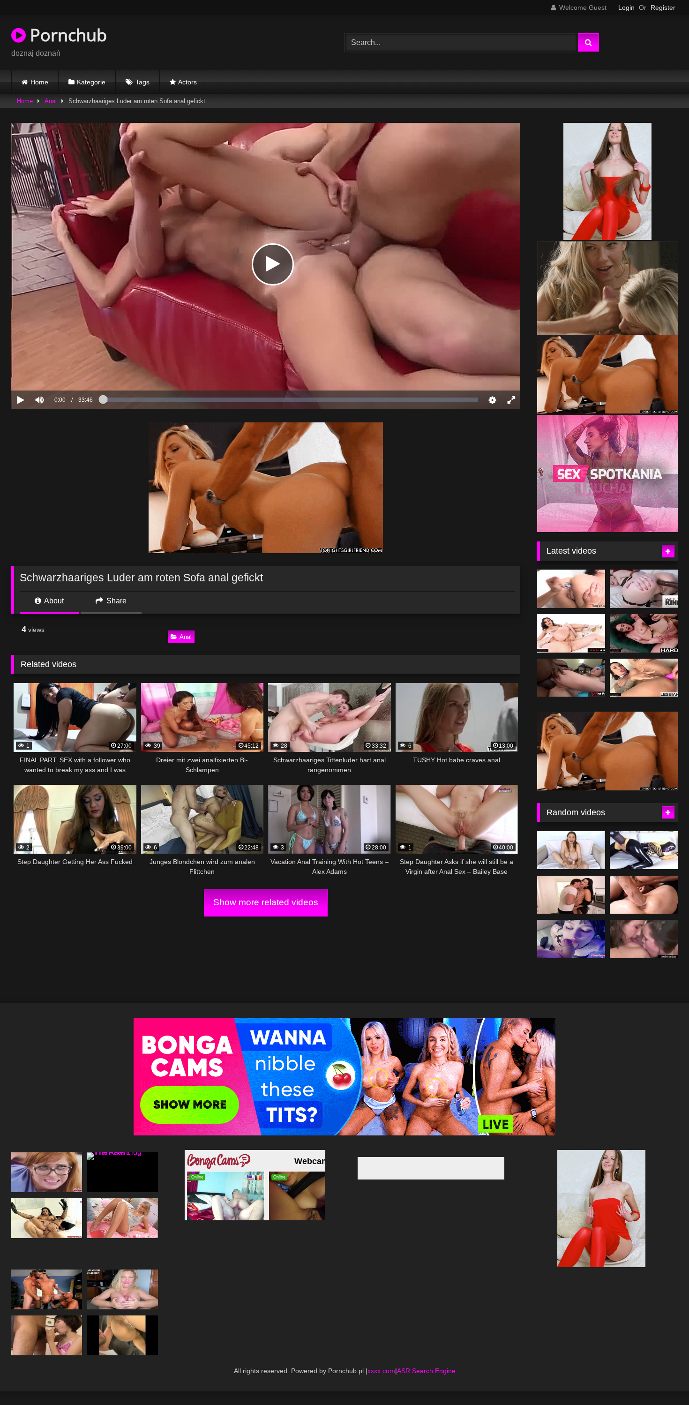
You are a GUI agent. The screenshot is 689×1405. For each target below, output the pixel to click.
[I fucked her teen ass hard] (122, 1232)
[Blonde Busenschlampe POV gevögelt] (122, 1303)
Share (116, 601)
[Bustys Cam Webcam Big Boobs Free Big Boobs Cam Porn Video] (571, 908)
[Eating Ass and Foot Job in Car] (122, 1349)
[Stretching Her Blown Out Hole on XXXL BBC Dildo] (644, 864)
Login (626, 7)
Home (39, 82)
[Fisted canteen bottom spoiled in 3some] (46, 1303)
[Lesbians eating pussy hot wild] (644, 953)
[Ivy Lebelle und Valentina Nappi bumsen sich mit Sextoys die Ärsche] (644, 678)
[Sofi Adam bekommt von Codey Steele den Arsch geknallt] (644, 633)
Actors (187, 82)
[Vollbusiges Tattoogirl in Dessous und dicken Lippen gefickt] (571, 953)
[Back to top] (660, 1377)
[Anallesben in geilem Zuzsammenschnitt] (571, 589)
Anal (51, 101)
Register (663, 7)
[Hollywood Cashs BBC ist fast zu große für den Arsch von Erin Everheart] (644, 589)
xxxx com (381, 1385)
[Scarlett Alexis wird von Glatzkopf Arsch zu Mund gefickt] (571, 633)
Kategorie (91, 82)
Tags (142, 82)
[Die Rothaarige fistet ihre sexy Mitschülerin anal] (46, 1186)
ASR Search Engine (426, 1385)
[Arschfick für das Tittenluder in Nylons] (46, 1232)
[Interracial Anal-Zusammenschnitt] (571, 678)
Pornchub (66, 34)
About (53, 601)
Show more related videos (265, 902)
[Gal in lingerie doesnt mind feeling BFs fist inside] (644, 908)
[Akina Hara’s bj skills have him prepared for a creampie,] (46, 1349)
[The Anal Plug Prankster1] (122, 1186)
